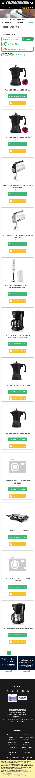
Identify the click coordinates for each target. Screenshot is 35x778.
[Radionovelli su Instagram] (23, 691)
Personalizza (28, 776)
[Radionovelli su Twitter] (12, 691)
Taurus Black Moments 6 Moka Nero (17, 138)
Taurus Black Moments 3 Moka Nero (17, 90)
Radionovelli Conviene (16, 49)
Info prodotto (19, 103)
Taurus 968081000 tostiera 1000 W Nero (18, 531)
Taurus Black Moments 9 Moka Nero (17, 433)
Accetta (7, 776)
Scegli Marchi (17, 34)
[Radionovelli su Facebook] (7, 691)
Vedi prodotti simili (18, 96)
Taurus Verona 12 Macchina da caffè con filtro (17, 628)
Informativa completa (6, 773)
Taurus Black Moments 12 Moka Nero (17, 385)
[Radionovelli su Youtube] (17, 691)
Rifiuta (18, 776)
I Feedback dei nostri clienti (16, 8)
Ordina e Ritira (13, 44)
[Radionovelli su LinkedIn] (28, 691)
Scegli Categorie (17, 27)
